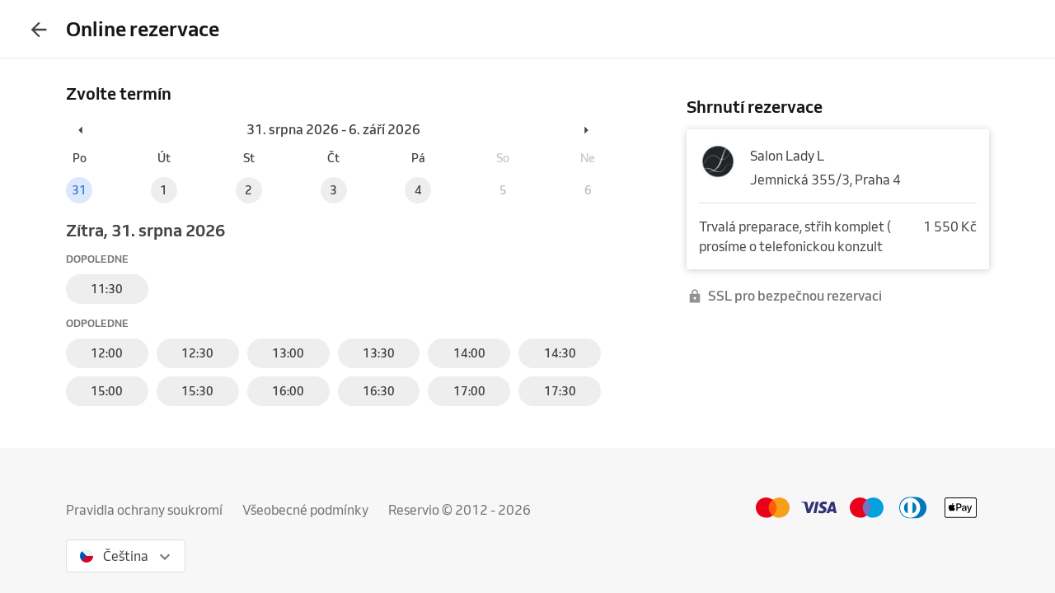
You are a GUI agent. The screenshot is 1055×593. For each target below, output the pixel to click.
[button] (81, 129)
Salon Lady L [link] (787, 155)
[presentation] (38, 28)
